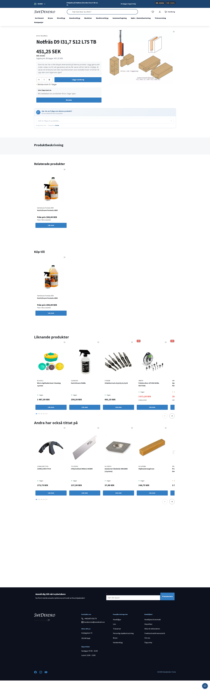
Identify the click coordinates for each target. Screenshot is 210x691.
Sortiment (39, 18)
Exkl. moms (170, 3)
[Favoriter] (153, 11)
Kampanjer (38, 22)
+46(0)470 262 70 (90, 618)
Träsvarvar (117, 629)
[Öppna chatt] (205, 686)
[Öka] (49, 79)
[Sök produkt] (102, 11)
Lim (114, 624)
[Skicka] (171, 120)
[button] (36, 413)
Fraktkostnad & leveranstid (154, 633)
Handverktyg (74, 18)
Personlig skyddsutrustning (123, 633)
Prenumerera (167, 596)
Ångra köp (148, 642)
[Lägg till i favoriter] (173, 31)
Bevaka (69, 100)
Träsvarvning (160, 18)
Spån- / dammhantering (141, 18)
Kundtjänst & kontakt (152, 619)
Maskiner (88, 18)
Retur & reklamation (152, 629)
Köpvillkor (148, 624)
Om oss (147, 638)
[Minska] (38, 79)
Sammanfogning (120, 18)
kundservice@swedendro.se (94, 622)
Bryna (50, 18)
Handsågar (117, 619)
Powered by (53, 125)
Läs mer (51, 225)
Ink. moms (160, 3)
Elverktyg (61, 18)
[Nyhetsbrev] (106, 594)
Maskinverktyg (102, 18)
